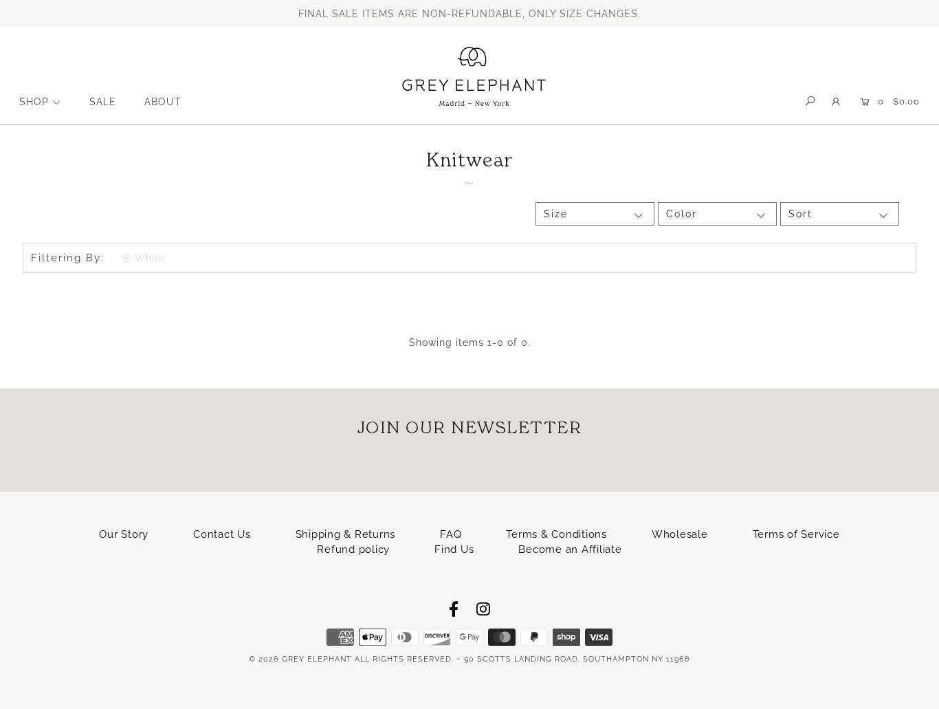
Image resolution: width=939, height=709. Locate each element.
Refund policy (353, 549)
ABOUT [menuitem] (162, 101)
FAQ (450, 534)
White (150, 257)
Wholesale (680, 534)
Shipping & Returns (346, 534)
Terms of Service (796, 534)
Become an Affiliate (569, 549)
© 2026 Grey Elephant (300, 659)
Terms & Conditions (556, 534)
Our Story (123, 534)
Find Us (454, 549)
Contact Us (222, 534)
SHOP (34, 101)
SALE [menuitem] (102, 101)
